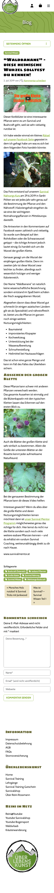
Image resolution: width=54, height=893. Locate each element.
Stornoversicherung (17, 755)
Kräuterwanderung (16, 830)
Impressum (12, 739)
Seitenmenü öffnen (18, 43)
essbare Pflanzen (38, 571)
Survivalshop (13, 790)
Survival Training (15, 778)
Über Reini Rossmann (18, 795)
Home (9, 774)
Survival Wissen (11, 53)
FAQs (9, 751)
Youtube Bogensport (17, 822)
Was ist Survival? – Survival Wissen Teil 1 (39, 593)
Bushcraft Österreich (16, 571)
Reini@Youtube (14, 813)
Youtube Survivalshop (18, 818)
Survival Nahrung (32, 575)
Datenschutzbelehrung (19, 743)
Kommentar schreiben (35, 80)
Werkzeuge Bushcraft (36, 579)
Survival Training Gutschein (21, 786)
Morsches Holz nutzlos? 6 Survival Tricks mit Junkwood (17, 591)
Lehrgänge (12, 782)
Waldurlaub (12, 826)
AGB (8, 747)
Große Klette (13, 575)
